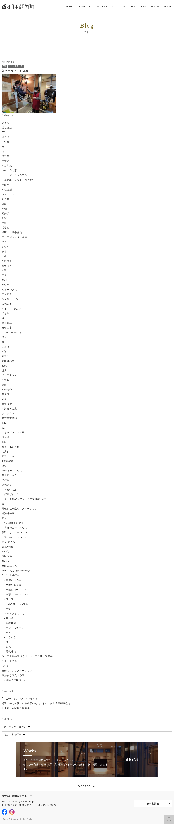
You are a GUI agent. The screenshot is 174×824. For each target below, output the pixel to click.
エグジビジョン (11, 494)
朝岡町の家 (8, 360)
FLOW (155, 6)
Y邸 (4, 399)
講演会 (5, 480)
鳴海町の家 (8, 513)
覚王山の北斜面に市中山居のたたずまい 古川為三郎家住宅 (37, 703)
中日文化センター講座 (14, 237)
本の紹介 (7, 389)
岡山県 (5, 184)
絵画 (4, 384)
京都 (8, 632)
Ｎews (5, 561)
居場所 (5, 346)
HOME (70, 6)
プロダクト (8, 413)
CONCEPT (85, 6)
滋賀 (4, 465)
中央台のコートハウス (14, 527)
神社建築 (7, 189)
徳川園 (5, 122)
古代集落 (7, 303)
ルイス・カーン (10, 299)
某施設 (5, 394)
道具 (4, 370)
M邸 (8, 608)
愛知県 (5, 284)
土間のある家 (9, 565)
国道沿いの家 (13, 580)
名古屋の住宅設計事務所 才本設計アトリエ (18, 6)
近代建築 (7, 484)
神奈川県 (7, 165)
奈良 (4, 518)
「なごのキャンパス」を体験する (20, 698)
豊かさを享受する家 (13, 675)
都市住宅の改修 (11, 446)
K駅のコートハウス (17, 603)
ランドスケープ (15, 627)
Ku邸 (4, 208)
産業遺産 (7, 403)
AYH (4, 132)
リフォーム (8, 456)
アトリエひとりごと (13, 613)
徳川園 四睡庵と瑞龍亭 (16, 708)
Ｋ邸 (4, 422)
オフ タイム (8, 541)
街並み (5, 380)
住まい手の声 (9, 661)
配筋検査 (7, 260)
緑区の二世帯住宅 (12, 232)
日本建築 (11, 622)
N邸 (4, 270)
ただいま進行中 (11, 575)
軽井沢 (5, 213)
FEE (133, 6)
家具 (4, 341)
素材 (4, 427)
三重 (4, 275)
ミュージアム (9, 289)
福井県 (5, 156)
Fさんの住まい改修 (13, 522)
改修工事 (7, 327)
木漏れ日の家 (9, 408)
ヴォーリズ (8, 194)
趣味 (4, 441)
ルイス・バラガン (11, 308)
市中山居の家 (9, 170)
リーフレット (13, 599)
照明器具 (7, 265)
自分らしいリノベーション (17, 670)
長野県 (5, 141)
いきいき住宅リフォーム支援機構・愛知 (24, 499)
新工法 (5, 356)
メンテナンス (9, 375)
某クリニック (9, 475)
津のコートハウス (12, 470)
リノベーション (15, 332)
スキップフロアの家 (13, 432)
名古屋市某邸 (9, 418)
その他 (5, 551)
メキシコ (7, 313)
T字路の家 (8, 461)
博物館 (5, 227)
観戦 (4, 365)
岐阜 (4, 251)
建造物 (5, 137)
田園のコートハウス (17, 589)
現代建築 (11, 651)
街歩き (5, 451)
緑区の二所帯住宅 (16, 680)
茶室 (4, 218)
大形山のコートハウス (14, 537)
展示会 (10, 618)
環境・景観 (8, 546)
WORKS (102, 6)
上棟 (4, 256)
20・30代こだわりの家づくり (18, 570)
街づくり (7, 246)
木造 (4, 351)
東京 (8, 646)
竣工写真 (7, 322)
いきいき (11, 637)
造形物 (5, 437)
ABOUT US (118, 6)
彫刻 (4, 280)
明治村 (5, 199)
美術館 (5, 160)
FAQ (143, 6)
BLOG (167, 6)
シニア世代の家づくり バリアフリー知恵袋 (27, 656)
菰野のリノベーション (14, 532)
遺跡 (4, 203)
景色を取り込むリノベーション (19, 508)
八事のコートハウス (17, 594)
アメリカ (7, 294)
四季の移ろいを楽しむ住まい (18, 180)
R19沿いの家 (9, 489)
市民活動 (7, 556)
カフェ (5, 151)
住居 (4, 241)
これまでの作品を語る (14, 175)
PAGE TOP (84, 786)
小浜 (4, 222)
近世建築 (7, 127)
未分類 (5, 665)
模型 (4, 337)
